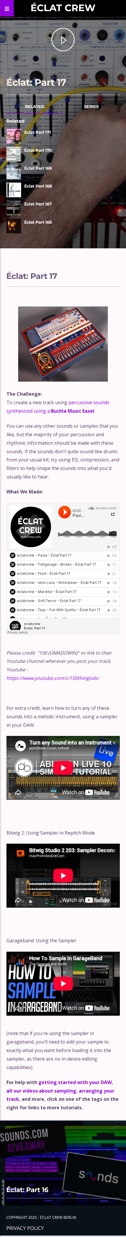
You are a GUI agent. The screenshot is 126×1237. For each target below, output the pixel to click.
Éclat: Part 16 (27, 1190)
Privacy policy (25, 1228)
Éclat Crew (62, 8)
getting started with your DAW (75, 1082)
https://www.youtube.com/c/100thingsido (52, 678)
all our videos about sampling (41, 1091)
